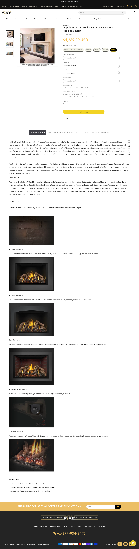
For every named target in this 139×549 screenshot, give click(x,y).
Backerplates (67, 77)
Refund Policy (20, 544)
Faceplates (66, 70)
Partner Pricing (108, 6)
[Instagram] (131, 6)
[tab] (37, 132)
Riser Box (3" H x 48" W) (73, 94)
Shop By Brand (99, 527)
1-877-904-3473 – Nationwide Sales (14, 6)
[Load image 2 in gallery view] (10, 44)
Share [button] (66, 118)
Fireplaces (44, 527)
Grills (65, 527)
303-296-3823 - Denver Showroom (41, 6)
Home (36, 527)
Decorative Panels (68, 54)
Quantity (65, 101)
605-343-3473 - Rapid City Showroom (68, 6)
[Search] (123, 12)
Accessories (88, 527)
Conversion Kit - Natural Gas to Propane (79, 88)
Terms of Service (43, 544)
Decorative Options (69, 91)
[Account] (130, 12)
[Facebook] (127, 6)
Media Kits (66, 62)
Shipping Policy (31, 544)
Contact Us (120, 6)
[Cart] (135, 12)
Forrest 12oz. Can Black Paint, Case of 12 (79, 97)
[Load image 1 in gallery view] (10, 34)
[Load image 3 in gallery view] (10, 53)
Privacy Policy (9, 544)
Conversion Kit (67, 85)
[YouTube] (135, 6)
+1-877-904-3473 (71, 533)
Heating (72, 527)
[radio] (73, 50)
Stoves (79, 527)
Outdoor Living (55, 527)
